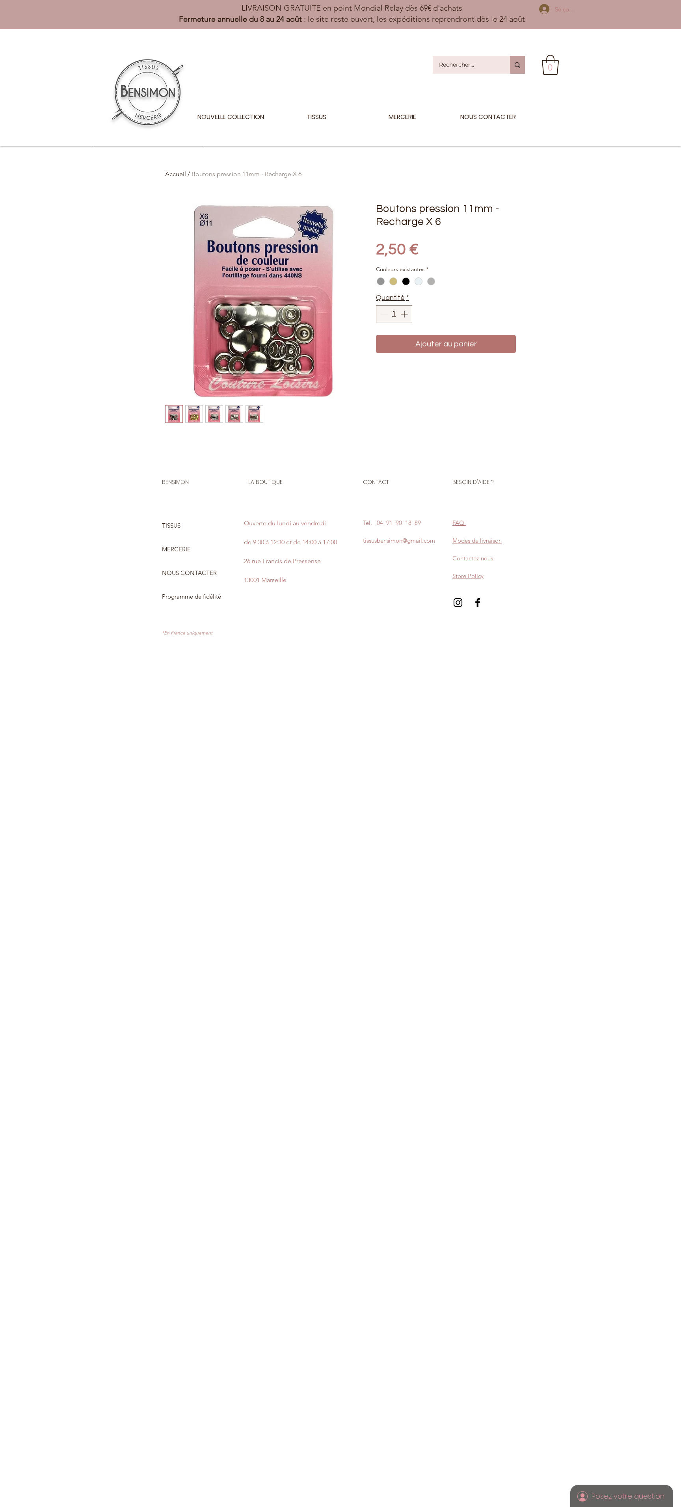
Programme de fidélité (191, 596)
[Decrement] (383, 314)
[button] (550, 65)
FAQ (459, 523)
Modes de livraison (477, 540)
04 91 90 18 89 (399, 523)
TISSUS (171, 525)
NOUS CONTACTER (189, 573)
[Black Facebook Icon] (478, 602)
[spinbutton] (394, 314)
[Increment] (405, 314)
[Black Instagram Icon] (458, 602)
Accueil (175, 174)
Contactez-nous (472, 558)
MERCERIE (176, 549)
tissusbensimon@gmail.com (399, 540)
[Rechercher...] (517, 65)
